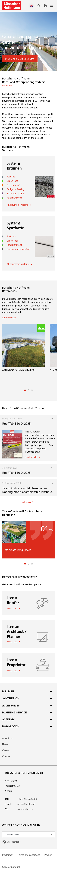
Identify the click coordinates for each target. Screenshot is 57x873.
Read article (33, 457)
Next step (14, 609)
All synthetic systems (20, 264)
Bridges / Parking (15, 189)
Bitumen (8, 691)
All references (9, 317)
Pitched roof (13, 185)
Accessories (11, 705)
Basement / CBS (15, 193)
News (5, 744)
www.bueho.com (25, 809)
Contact (7, 756)
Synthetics (10, 698)
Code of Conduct (11, 866)
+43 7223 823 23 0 (27, 798)
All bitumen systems (19, 205)
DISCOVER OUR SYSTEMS (20, 58)
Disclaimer (7, 854)
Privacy (48, 854)
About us (7, 85)
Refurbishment (14, 197)
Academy (8, 719)
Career (6, 750)
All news (28, 502)
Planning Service (14, 712)
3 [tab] (32, 390)
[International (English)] (32, 5)
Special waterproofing (18, 249)
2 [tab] (28, 390)
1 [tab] (25, 390)
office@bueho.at (26, 804)
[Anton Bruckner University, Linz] (23, 345)
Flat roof (11, 176)
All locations (11, 841)
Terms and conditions (28, 854)
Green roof (12, 180)
